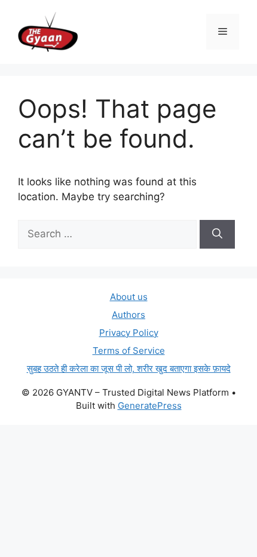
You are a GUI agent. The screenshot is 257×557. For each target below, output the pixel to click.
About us (129, 296)
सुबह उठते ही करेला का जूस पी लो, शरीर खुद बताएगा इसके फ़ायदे (129, 368)
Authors (128, 314)
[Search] (217, 234)
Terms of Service (129, 350)
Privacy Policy (128, 332)
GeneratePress (150, 405)
